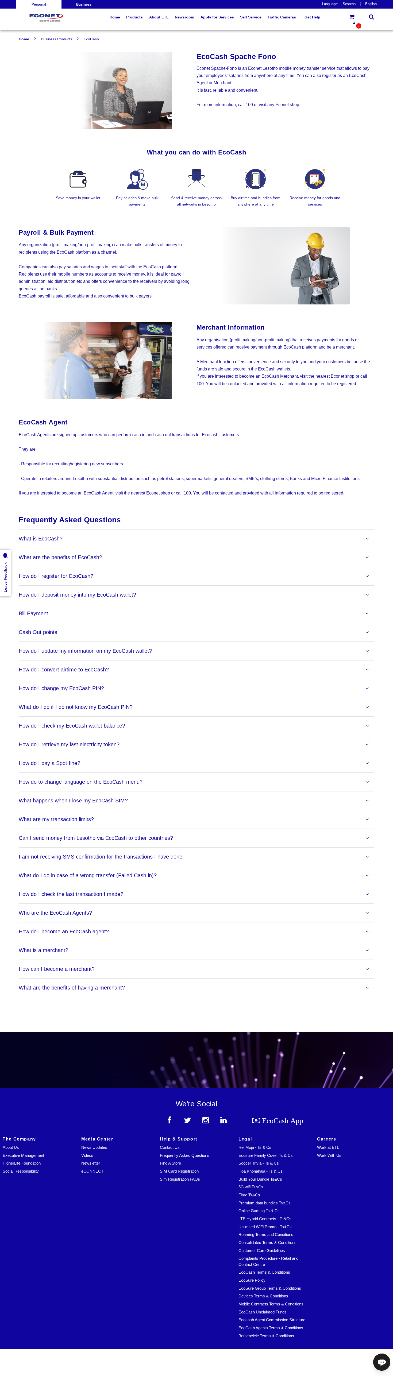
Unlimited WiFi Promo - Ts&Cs (265, 1227)
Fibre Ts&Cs (249, 1195)
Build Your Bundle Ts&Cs (260, 1179)
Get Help (312, 17)
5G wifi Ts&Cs (250, 1187)
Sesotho (349, 4)
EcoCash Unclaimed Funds (262, 1312)
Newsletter (90, 1163)
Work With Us (329, 1155)
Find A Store (170, 1163)
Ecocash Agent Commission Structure (271, 1320)
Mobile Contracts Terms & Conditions (270, 1304)
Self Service (250, 17)
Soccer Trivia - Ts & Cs (258, 1163)
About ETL (159, 17)
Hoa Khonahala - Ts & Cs (260, 1171)
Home (24, 39)
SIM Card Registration (179, 1171)
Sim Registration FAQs (180, 1179)
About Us (11, 1147)
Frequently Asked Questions (184, 1155)
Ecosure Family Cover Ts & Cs (265, 1155)
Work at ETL (328, 1147)
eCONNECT (92, 1171)
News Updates (94, 1147)
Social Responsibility (21, 1171)
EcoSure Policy (251, 1280)
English (371, 4)
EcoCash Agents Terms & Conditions (270, 1328)
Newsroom (184, 17)
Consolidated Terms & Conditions (267, 1242)
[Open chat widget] (381, 1362)
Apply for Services (217, 17)
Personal (39, 4)
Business (83, 4)
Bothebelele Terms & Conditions (266, 1336)
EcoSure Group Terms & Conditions (269, 1288)
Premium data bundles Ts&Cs (264, 1203)
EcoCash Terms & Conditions (264, 1272)
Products (134, 17)
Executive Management (23, 1155)
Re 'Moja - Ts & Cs (254, 1147)
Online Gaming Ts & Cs (259, 1211)
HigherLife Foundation (22, 1163)
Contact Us (170, 1147)
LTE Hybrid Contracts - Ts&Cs (264, 1219)
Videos (87, 1155)
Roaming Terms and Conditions (265, 1234)
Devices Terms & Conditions (263, 1296)
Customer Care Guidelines (261, 1251)
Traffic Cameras (282, 17)
